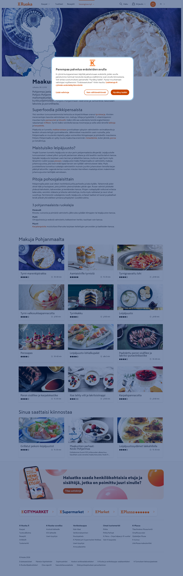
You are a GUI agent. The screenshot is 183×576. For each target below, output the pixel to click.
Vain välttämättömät (96, 92)
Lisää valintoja (62, 92)
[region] (92, 79)
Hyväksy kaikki (120, 92)
